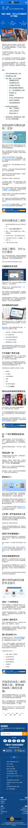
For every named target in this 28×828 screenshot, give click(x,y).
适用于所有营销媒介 (14, 100)
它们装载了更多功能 (14, 85)
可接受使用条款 (23, 810)
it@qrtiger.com (23, 799)
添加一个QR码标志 (14, 108)
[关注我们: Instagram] (14, 740)
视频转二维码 (7, 190)
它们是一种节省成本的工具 (16, 98)
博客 (7, 7)
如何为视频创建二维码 (12, 773)
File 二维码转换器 (11, 789)
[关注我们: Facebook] (18, 740)
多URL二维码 (10, 764)
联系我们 (3, 801)
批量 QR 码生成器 (11, 769)
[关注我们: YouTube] (9, 740)
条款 (26, 806)
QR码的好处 (8, 204)
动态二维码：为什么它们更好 (13, 78)
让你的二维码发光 (14, 111)
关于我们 (3, 808)
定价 (2, 813)
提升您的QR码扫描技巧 (12, 106)
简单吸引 (11, 95)
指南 (2, 798)
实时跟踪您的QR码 (14, 83)
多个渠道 (21, 565)
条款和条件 (24, 808)
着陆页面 (4, 421)
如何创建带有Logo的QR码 (13, 780)
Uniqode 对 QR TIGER (8, 158)
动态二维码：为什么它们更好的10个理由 (12, 9)
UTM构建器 (11, 386)
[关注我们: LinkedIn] (5, 740)
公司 (2, 806)
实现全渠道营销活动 (14, 103)
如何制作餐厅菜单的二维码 (13, 786)
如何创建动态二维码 (11, 76)
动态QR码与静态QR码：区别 (13, 73)
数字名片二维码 (10, 766)
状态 (2, 810)
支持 (26, 798)
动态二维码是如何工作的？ (13, 761)
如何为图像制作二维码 (12, 771)
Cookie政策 (24, 813)
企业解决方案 (4, 811)
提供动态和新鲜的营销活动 (16, 88)
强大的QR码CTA (13, 113)
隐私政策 (25, 811)
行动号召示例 (16, 639)
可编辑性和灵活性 (14, 80)
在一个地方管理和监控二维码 (17, 90)
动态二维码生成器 (14, 229)
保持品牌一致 (12, 93)
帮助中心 (3, 803)
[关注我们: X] (23, 740)
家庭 (3, 7)
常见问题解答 (4, 799)
